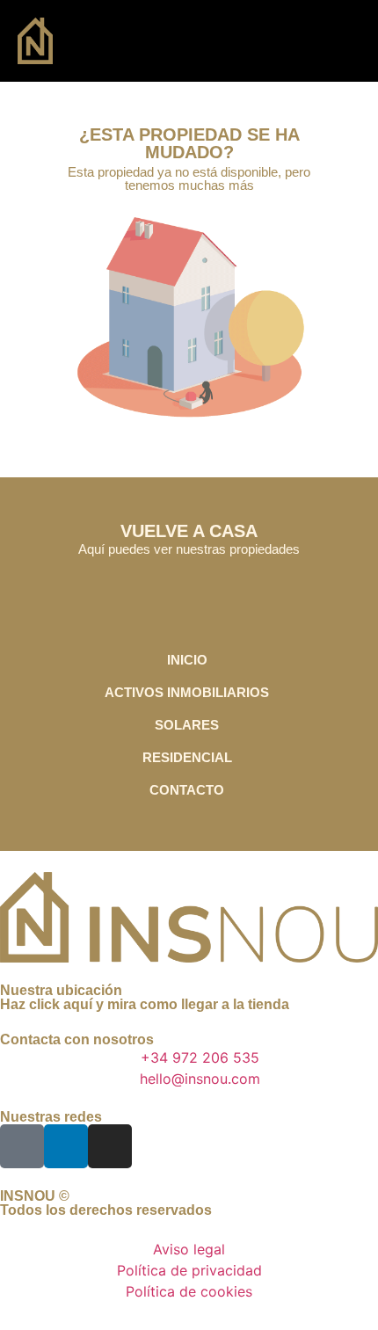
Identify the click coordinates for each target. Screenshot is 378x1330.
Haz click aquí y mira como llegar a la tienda (144, 1004)
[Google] (22, 1146)
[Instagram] (110, 1146)
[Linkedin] (66, 1146)
